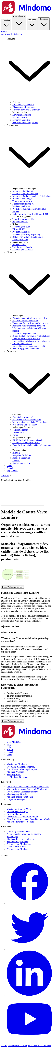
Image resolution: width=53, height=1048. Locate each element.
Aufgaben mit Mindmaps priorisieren (28, 325)
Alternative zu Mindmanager (19, 849)
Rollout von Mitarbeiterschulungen (28, 237)
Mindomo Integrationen (17, 841)
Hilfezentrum (18, 432)
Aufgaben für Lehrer (21, 455)
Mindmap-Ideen (14, 774)
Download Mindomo (21, 115)
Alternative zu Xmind (16, 846)
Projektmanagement (21, 232)
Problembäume (19, 244)
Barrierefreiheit (44, 1045)
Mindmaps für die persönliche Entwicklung (31, 196)
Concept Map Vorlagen (17, 811)
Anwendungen (19, 16)
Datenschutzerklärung (17, 1045)
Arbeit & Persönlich (21, 458)
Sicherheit (32, 1045)
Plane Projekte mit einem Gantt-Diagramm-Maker (29, 819)
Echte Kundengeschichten (24, 333)
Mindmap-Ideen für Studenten (20, 839)
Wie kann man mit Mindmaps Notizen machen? (28, 786)
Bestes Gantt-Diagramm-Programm (22, 816)
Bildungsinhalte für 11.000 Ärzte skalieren (31, 336)
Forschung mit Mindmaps (18, 831)
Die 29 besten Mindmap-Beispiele (27, 440)
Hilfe (9, 747)
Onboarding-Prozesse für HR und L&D (30, 214)
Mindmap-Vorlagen (21, 120)
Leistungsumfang (20, 239)
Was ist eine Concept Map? (24, 425)
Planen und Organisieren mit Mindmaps (30, 323)
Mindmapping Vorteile (22, 249)
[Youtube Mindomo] (29, 1041)
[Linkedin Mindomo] (29, 995)
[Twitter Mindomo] (29, 949)
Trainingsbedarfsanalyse (23, 247)
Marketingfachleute (21, 226)
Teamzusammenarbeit (22, 201)
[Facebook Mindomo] (29, 903)
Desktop (16, 460)
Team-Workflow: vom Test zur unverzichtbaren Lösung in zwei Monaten (31, 339)
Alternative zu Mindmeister (19, 844)
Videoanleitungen (20, 430)
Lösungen (32, 20)
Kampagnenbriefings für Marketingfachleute (23, 205)
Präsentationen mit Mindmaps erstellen (29, 318)
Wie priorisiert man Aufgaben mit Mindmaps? (27, 789)
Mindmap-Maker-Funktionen (20, 797)
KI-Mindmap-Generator (23, 104)
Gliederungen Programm (23, 107)
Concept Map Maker (16, 814)
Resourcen (43, 19)
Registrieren (16, 34)
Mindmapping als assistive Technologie (29, 422)
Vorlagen (5, 475)
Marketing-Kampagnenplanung (26, 234)
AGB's (4, 1045)
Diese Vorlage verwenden (12, 587)
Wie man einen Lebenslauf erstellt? (22, 791)
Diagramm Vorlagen (16, 799)
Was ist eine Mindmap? (22, 417)
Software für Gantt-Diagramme (26, 109)
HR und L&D (18, 229)
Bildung (16, 453)
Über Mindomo (14, 742)
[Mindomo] (26, 13)
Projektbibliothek (20, 221)
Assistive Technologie (22, 198)
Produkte (6, 20)
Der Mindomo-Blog (21, 463)
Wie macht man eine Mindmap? (26, 419)
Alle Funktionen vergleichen (25, 122)
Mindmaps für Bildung (22, 191)
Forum (15, 435)
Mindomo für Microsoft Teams (26, 442)
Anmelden (6, 34)
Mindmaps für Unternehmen (25, 193)
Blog (9, 744)
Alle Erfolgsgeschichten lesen (25, 348)
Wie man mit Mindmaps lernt (25, 320)
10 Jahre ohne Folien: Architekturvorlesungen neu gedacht (28, 344)
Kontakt (10, 752)
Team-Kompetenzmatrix (23, 219)
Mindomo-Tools (19, 117)
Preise (4, 31)
